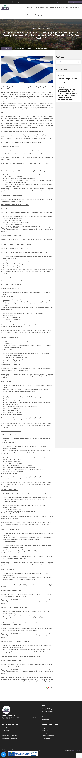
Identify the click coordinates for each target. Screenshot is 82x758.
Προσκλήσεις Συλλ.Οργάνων (10, 738)
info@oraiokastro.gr (21, 2)
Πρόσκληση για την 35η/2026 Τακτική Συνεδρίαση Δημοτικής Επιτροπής (68, 80)
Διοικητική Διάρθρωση (41, 7)
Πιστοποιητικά (46, 730)
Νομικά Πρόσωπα (55, 7)
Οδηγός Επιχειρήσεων (75, 2)
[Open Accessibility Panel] (3, 754)
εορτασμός (42, 48)
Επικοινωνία (45, 719)
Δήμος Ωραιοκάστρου (33, 48)
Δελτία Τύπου (36, 28)
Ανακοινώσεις (6, 730)
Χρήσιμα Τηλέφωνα (47, 711)
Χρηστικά (29, 15)
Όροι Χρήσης (4, 751)
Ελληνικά (48, 15)
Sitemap (44, 716)
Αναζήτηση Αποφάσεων (48, 733)
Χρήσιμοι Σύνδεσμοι (47, 709)
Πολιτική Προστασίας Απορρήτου (16, 751)
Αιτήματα (44, 728)
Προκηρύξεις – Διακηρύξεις (9, 735)
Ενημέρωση (38, 15)
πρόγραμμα (48, 48)
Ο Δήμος (29, 7)
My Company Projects (76, 750)
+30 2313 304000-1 (63, 2)
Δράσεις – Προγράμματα (70, 7)
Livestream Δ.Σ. (46, 738)
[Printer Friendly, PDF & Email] (48, 687)
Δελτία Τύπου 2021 (45, 28)
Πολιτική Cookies (47, 714)
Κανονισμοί (5, 733)
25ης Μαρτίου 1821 (22, 48)
